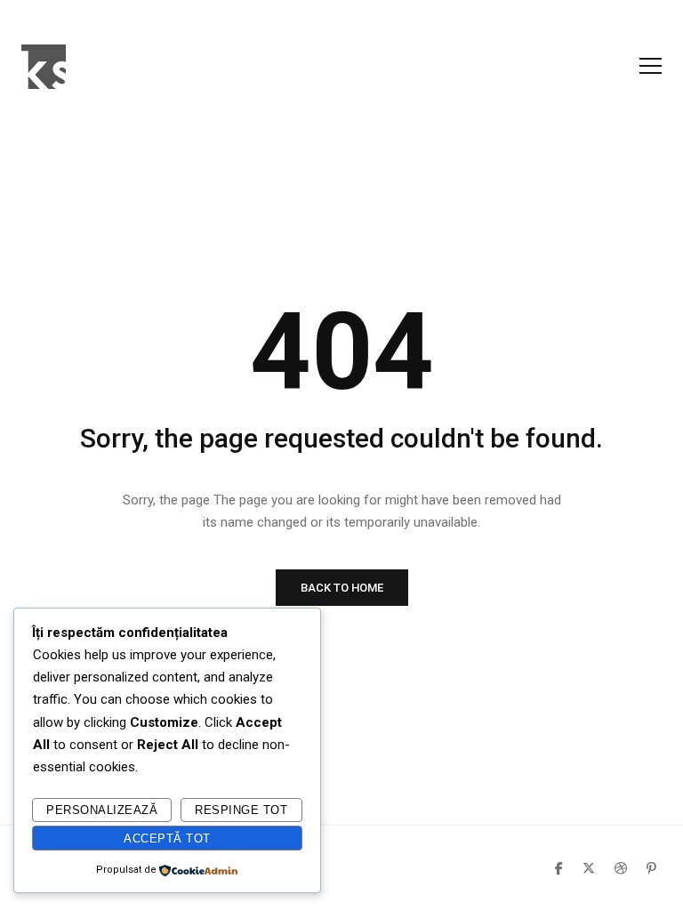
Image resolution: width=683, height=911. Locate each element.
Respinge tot (241, 810)
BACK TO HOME (342, 587)
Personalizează (101, 810)
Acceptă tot (167, 838)
